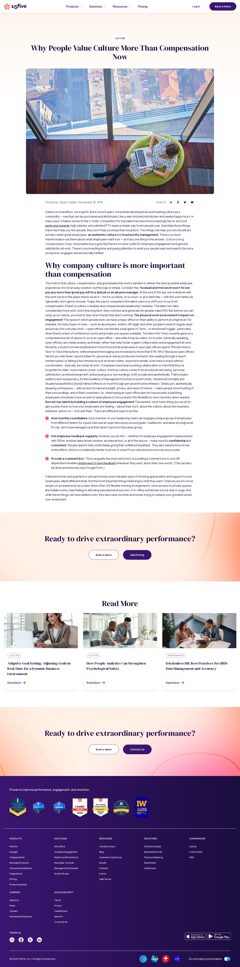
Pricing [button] (142, 6)
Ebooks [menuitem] (102, 862)
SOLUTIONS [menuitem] (60, 838)
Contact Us (137, 749)
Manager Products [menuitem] (19, 862)
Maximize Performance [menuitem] (66, 857)
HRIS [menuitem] (191, 857)
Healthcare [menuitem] (150, 868)
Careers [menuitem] (13, 911)
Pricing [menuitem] (13, 879)
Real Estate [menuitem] (150, 862)
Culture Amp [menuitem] (195, 851)
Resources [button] (120, 6)
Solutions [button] (95, 6)
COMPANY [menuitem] (14, 892)
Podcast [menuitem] (103, 868)
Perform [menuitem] (13, 846)
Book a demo (104, 555)
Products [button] (72, 6)
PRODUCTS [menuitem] (15, 838)
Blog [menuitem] (101, 851)
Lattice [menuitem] (192, 846)
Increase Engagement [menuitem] (65, 851)
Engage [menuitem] (13, 851)
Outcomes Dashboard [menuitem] (20, 868)
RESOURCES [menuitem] (105, 838)
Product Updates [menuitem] (18, 884)
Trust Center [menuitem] (60, 921)
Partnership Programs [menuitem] (20, 916)
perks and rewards (57, 226)
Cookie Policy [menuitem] (60, 911)
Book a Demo (223, 6)
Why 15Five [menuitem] (59, 846)
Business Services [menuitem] (153, 851)
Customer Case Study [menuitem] (110, 857)
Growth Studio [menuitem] (61, 873)
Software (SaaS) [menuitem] (152, 846)
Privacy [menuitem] (58, 905)
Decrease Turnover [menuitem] (64, 862)
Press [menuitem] (12, 905)
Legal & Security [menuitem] (63, 892)
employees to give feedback (97, 463)
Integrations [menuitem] (15, 873)
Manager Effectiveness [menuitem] (66, 868)
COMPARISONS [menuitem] (197, 838)
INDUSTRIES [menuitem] (150, 838)
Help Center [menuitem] (105, 879)
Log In (196, 6)
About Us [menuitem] (14, 900)
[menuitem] (72, 6)
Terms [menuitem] (57, 900)
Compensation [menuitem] (17, 857)
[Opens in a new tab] (11, 939)
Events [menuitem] (102, 873)
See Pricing (137, 555)
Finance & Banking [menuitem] (153, 857)
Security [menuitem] (58, 916)
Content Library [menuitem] (107, 846)
